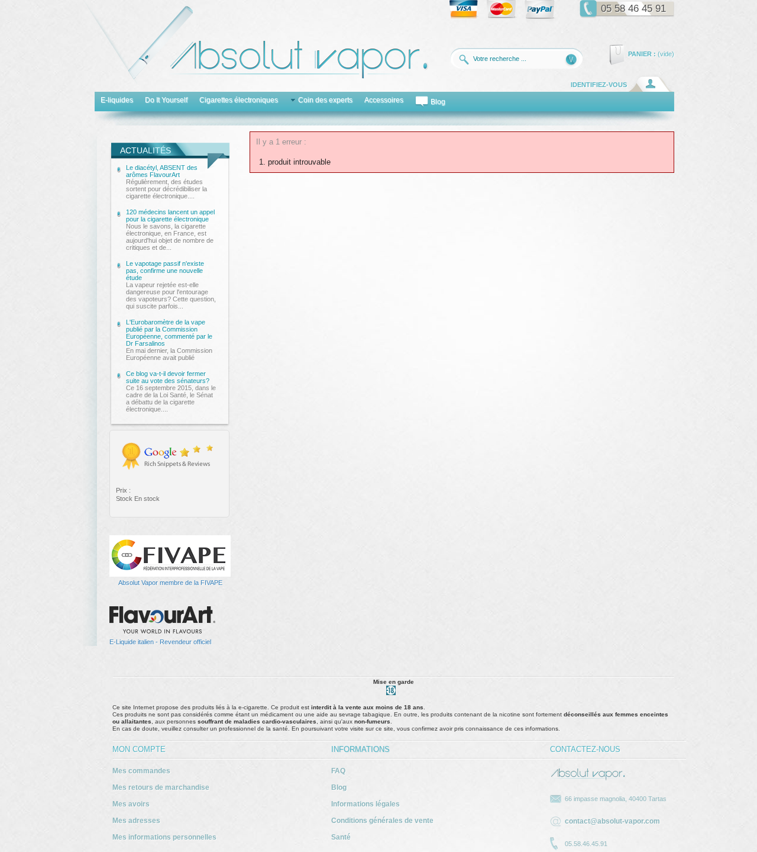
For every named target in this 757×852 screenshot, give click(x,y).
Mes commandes (141, 771)
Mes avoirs (131, 804)
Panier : (642, 53)
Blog (339, 787)
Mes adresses (136, 820)
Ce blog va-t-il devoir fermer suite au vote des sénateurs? (171, 391)
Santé (341, 837)
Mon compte (139, 749)
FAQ (338, 771)
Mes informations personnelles (164, 837)
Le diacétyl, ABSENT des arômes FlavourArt (166, 182)
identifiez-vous (599, 84)
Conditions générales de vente (382, 820)
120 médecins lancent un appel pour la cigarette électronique (170, 229)
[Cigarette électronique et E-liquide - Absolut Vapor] (255, 82)
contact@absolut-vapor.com (612, 821)
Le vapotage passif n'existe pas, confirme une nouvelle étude (171, 285)
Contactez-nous (585, 749)
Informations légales (365, 804)
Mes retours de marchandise (160, 787)
